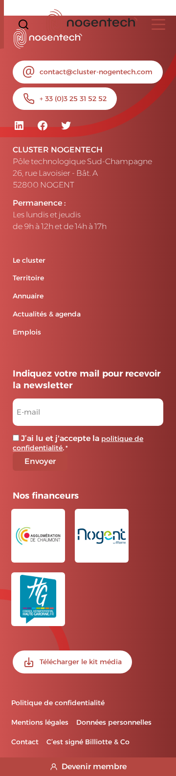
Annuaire (28, 296)
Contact (25, 741)
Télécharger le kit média (81, 661)
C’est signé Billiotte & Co (88, 741)
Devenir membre (94, 766)
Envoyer (40, 461)
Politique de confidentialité (58, 702)
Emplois (27, 332)
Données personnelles (114, 722)
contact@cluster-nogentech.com (96, 71)
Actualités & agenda (47, 314)
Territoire (28, 277)
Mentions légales (39, 722)
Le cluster (29, 260)
